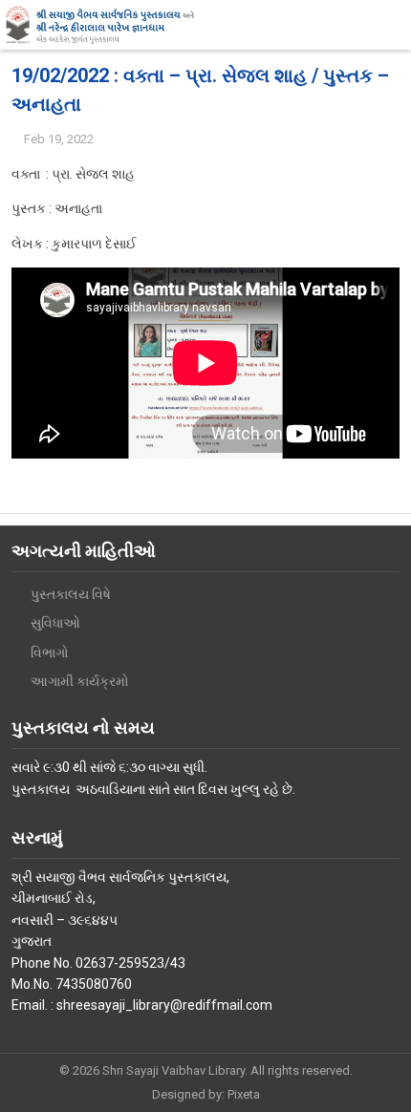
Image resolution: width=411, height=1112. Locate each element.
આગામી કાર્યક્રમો (80, 681)
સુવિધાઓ (55, 623)
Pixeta (243, 1094)
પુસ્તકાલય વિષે (71, 594)
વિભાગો (50, 652)
